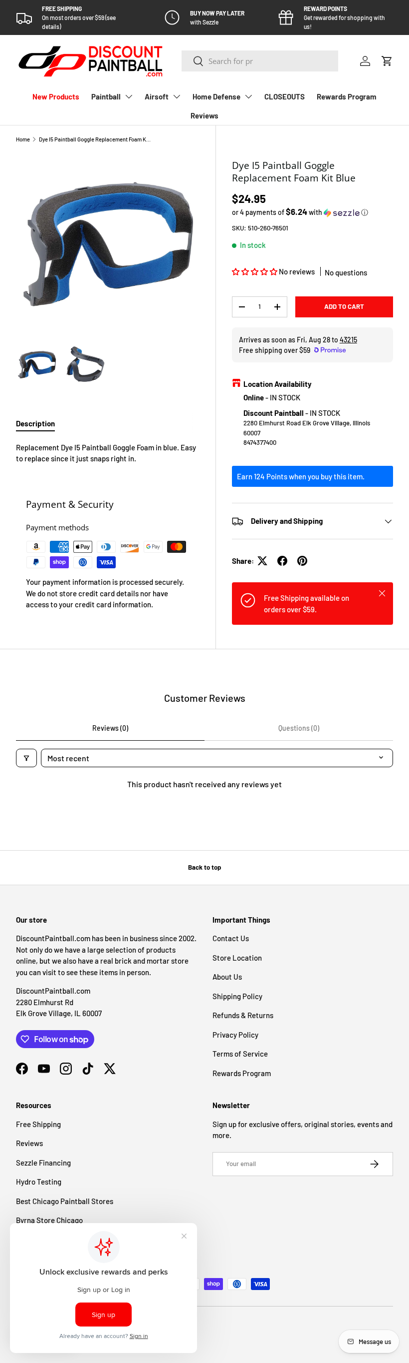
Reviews (204, 115)
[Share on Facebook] (282, 561)
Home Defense (216, 96)
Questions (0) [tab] (298, 728)
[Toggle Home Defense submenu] (248, 96)
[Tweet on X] (262, 561)
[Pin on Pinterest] (302, 561)
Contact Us (230, 938)
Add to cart (344, 306)
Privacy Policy (235, 1034)
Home (23, 139)
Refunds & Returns (242, 1015)
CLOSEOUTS (284, 96)
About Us (227, 976)
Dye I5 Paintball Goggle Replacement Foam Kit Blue (95, 139)
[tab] (35, 423)
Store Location (237, 957)
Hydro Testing (38, 1181)
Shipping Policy (237, 996)
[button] (387, 61)
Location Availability (277, 383)
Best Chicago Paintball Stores (64, 1201)
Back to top (204, 867)
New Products (55, 96)
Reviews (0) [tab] (110, 728)
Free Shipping (38, 1124)
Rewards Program (347, 96)
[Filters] (26, 758)
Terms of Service (240, 1053)
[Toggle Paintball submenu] (129, 96)
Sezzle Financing (43, 1162)
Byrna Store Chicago (49, 1220)
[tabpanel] (108, 453)
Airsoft (157, 96)
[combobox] (260, 60)
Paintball (106, 96)
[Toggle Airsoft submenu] (177, 96)
